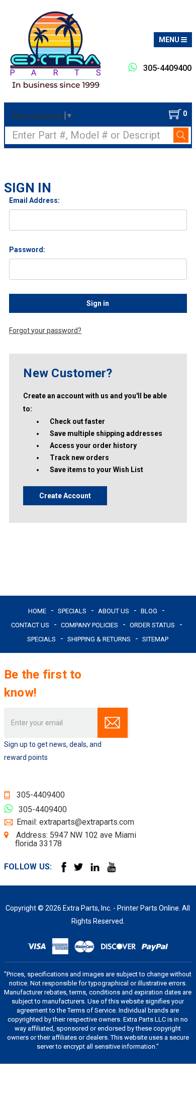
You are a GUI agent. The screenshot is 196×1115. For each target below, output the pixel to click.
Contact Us (30, 625)
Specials (72, 611)
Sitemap (155, 639)
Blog (149, 611)
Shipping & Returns (99, 639)
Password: (27, 250)
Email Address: (34, 200)
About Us (113, 611)
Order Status (152, 625)
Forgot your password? (45, 330)
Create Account (65, 496)
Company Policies (89, 625)
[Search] (180, 135)
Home (37, 611)
